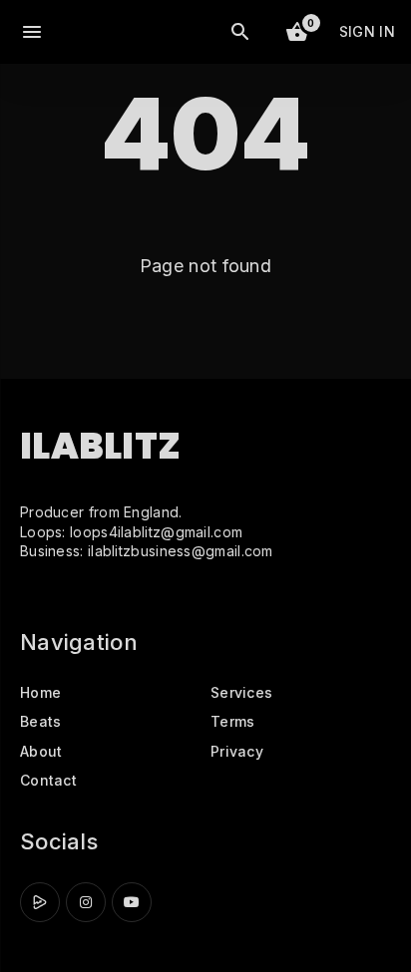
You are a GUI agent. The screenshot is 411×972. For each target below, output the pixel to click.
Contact (48, 780)
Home (40, 692)
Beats (41, 721)
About (41, 751)
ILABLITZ (100, 446)
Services (241, 692)
